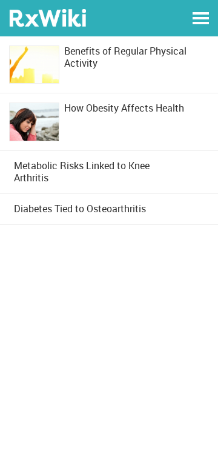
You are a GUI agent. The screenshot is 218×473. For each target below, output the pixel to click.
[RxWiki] (47, 17)
